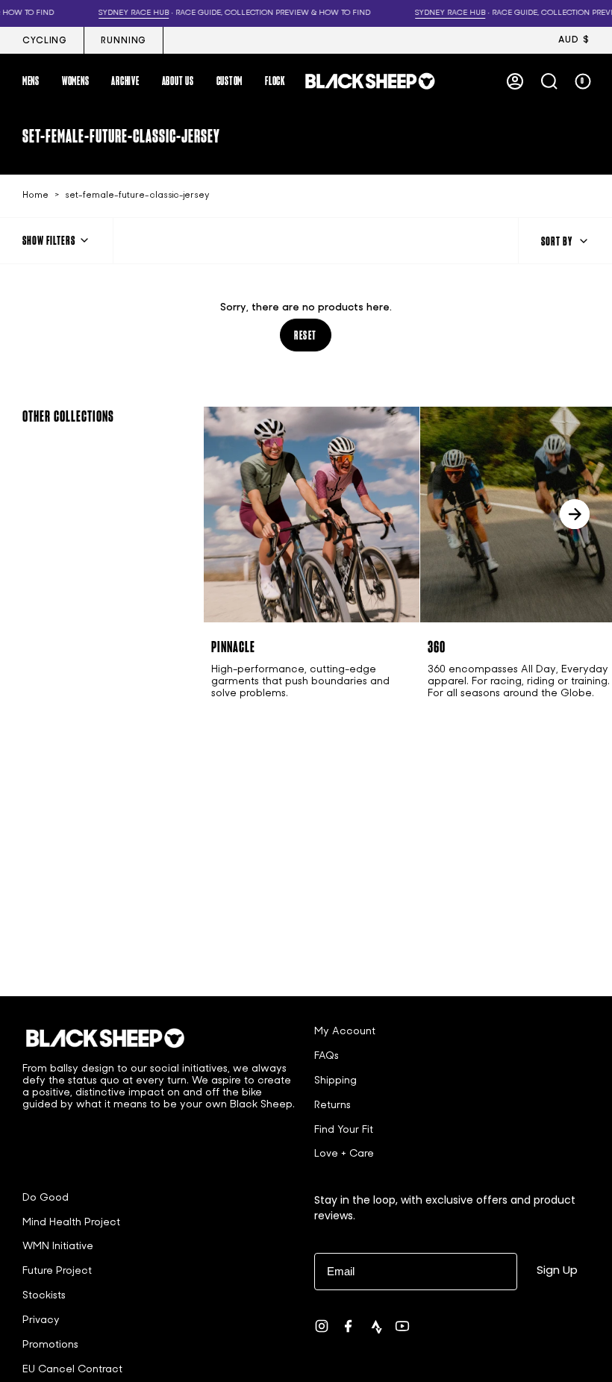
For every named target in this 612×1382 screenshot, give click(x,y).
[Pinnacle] (311, 514)
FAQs (326, 1056)
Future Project (57, 1271)
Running (123, 41)
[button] (31, 81)
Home (35, 195)
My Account (344, 1031)
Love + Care (344, 1154)
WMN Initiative (57, 1246)
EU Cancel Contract (72, 1370)
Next (575, 514)
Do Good (45, 1198)
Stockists (44, 1296)
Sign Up (557, 1270)
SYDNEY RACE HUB (45, 13)
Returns (332, 1105)
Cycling (44, 41)
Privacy (41, 1320)
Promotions (50, 1345)
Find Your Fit (343, 1130)
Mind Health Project (71, 1223)
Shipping (335, 1081)
